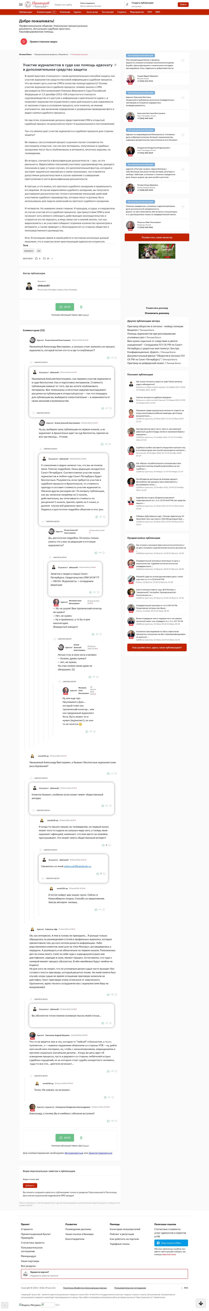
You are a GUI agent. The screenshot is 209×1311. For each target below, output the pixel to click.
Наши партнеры (30, 1261)
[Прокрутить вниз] (200, 1303)
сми (38, 251)
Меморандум (28, 1256)
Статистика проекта (32, 1242)
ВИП (158, 12)
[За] (108, 357)
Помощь (115, 1224)
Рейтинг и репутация (122, 1234)
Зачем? (86, 315)
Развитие (71, 1224)
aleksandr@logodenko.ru (77, 866)
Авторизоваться (74, 1152)
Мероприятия (137, 12)
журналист (29, 251)
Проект (25, 1224)
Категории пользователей (125, 1229)
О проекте (27, 1229)
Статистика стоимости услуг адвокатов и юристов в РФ (170, 1233)
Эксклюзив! (108, 12)
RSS (186, 1287)
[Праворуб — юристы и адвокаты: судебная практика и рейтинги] (37, 5)
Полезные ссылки (165, 1224)
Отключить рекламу (157, 313)
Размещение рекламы (78, 1229)
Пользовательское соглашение (32, 1249)
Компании (65, 12)
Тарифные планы (120, 1243)
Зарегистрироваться (100, 1152)
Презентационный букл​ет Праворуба (36, 1236)
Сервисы (121, 12)
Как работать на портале (124, 1238)
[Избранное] (115, 64)
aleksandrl (44, 285)
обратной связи (169, 1254)
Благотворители (74, 1238)
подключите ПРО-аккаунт (61, 1195)
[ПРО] (56, 601)
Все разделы (28, 1265)
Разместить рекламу (157, 308)
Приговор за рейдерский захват (145, 363)
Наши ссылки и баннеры (79, 1234)
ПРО (149, 12)
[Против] (115, 357)
